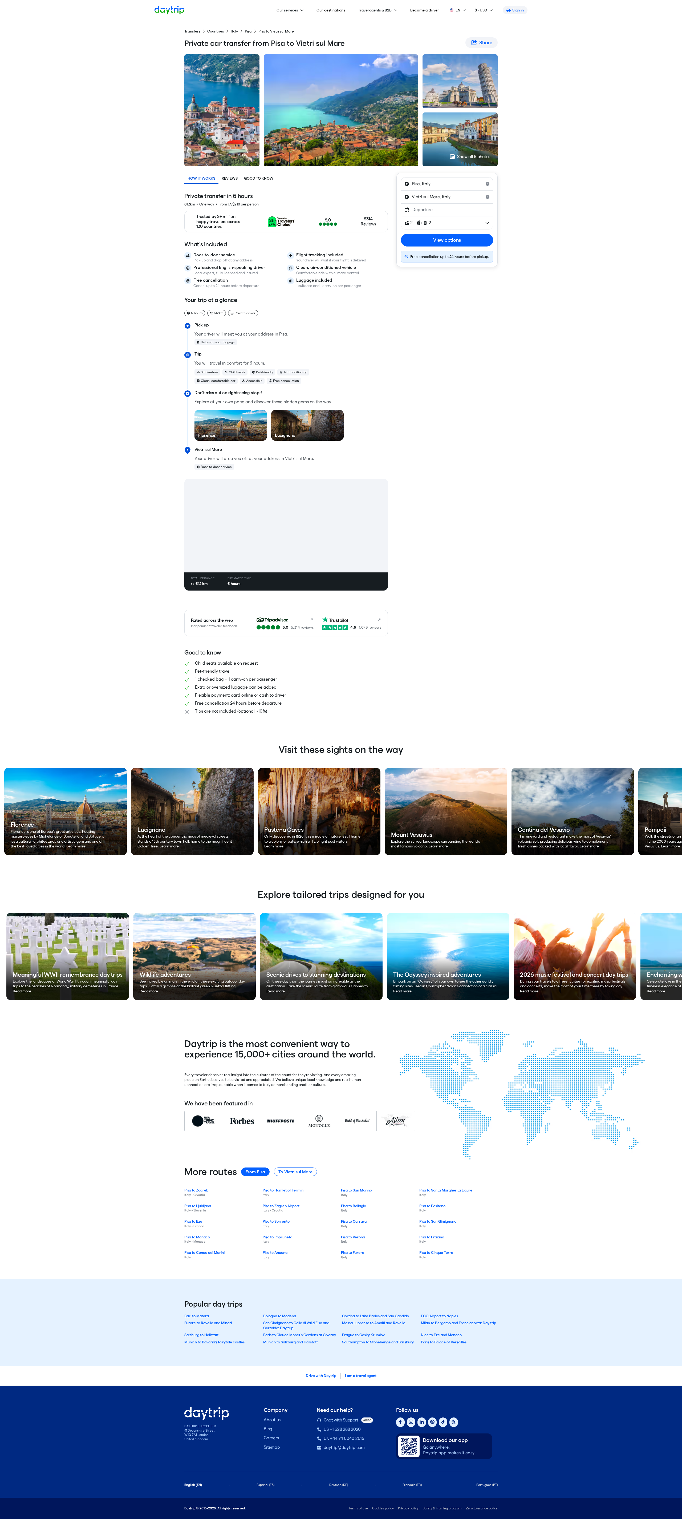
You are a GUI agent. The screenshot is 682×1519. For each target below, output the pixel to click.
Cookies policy (383, 1508)
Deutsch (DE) (338, 1484)
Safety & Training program (442, 1508)
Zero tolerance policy (482, 1508)
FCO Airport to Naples (439, 1316)
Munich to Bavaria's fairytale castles (214, 1342)
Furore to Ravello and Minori (208, 1323)
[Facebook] (400, 1422)
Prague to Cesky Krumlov (363, 1335)
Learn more (76, 846)
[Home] (169, 10)
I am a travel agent (360, 1375)
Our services (287, 10)
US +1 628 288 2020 (342, 1429)
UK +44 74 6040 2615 (344, 1438)
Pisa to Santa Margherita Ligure (445, 1190)
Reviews (230, 178)
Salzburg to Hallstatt (201, 1335)
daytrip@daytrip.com (344, 1447)
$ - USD (481, 10)
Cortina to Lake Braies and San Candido (375, 1316)
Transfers (192, 31)
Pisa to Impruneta (277, 1237)
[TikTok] (443, 1422)
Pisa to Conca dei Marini (204, 1252)
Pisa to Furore (352, 1252)
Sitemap (272, 1447)
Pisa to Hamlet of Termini (283, 1190)
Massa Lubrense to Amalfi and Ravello (373, 1323)
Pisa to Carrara (354, 1221)
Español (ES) (265, 1484)
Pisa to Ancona (275, 1252)
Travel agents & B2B (375, 10)
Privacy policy (408, 1508)
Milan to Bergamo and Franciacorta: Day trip (458, 1323)
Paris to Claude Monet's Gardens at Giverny (299, 1335)
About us (272, 1419)
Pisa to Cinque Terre (436, 1252)
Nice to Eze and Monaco (441, 1335)
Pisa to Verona (353, 1237)
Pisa (248, 31)
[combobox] (447, 183)
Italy (234, 31)
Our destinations (330, 10)
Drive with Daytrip (321, 1375)
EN (458, 10)
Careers (271, 1438)
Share (485, 42)
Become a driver (424, 10)
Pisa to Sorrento (276, 1221)
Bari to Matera (196, 1316)
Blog (268, 1429)
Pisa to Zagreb (196, 1190)
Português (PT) (487, 1484)
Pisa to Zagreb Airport (281, 1206)
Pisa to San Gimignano (437, 1221)
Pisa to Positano (432, 1206)
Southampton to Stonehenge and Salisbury (378, 1342)
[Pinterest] (432, 1422)
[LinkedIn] (421, 1422)
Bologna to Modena (279, 1316)
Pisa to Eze (193, 1221)
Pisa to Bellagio (353, 1206)
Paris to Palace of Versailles (443, 1342)
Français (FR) (412, 1484)
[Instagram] (411, 1422)
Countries (215, 31)
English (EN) (193, 1484)
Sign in (518, 10)
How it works (201, 178)
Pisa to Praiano (431, 1237)
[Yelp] (453, 1422)
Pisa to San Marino (356, 1190)
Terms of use (358, 1508)
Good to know (258, 178)
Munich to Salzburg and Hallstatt (290, 1342)
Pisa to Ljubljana (197, 1206)
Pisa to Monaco (197, 1237)
